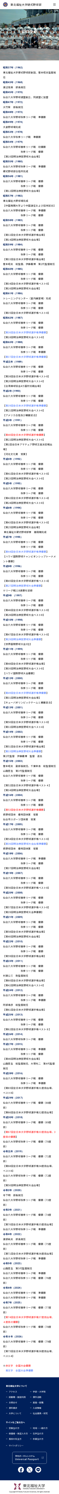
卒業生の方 (38, 1439)
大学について (15, 1413)
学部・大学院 (39, 1392)
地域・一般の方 (40, 1428)
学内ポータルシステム (27, 1458)
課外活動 (37, 1397)
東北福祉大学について (16, 1386)
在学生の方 (38, 1433)
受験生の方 (14, 1428)
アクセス (13, 1392)
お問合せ (13, 1402)
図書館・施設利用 (17, 1397)
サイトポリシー (16, 1445)
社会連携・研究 (40, 1413)
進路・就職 (38, 1402)
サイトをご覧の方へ (15, 1422)
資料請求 (13, 1408)
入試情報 (37, 1408)
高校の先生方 (15, 1439)
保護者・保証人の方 (18, 1433)
